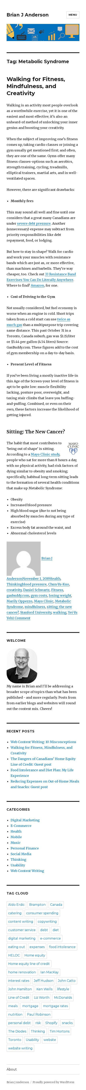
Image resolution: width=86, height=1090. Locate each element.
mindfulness (35, 607)
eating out (16, 947)
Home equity (34, 955)
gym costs (39, 595)
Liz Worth (41, 998)
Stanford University (35, 612)
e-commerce (50, 938)
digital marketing (22, 938)
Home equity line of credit (29, 964)
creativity (14, 590)
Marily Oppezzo (19, 601)
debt (44, 930)
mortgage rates (55, 1006)
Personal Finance (25, 848)
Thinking (14, 584)
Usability (18, 865)
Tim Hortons (59, 1031)
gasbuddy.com (18, 595)
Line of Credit (18, 998)
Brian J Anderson (28, 15)
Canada (56, 905)
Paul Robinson (38, 1014)
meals (13, 1006)
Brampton (37, 905)
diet (56, 930)
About (12, 1069)
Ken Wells (44, 989)
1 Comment (21, 618)
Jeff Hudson (43, 981)
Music (16, 843)
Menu (73, 14)
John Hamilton (20, 989)
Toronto (14, 1040)
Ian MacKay (49, 972)
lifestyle (63, 989)
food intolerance (62, 947)
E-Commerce (21, 826)
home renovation (22, 972)
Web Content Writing (27, 871)
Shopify (51, 1023)
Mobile (16, 837)
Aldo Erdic (16, 905)
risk (38, 1023)
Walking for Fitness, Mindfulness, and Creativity (36, 86)
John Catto (67, 981)
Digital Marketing (25, 820)
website (50, 1040)
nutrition (15, 1014)
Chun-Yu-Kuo (58, 584)
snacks (67, 1023)
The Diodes (17, 1031)
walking (59, 612)
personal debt (19, 1023)
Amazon (37, 285)
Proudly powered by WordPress (53, 1082)
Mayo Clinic (43, 601)
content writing (20, 921)
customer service (22, 930)
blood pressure (34, 584)
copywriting (47, 921)
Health (55, 579)
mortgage (30, 1006)
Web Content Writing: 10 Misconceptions (43, 742)
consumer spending (42, 913)
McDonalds (63, 998)
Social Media (21, 854)
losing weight (60, 595)
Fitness (57, 590)
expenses (37, 947)
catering (15, 913)
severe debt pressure (34, 223)
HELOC (14, 955)
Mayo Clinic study (45, 454)
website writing (20, 1048)
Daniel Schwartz (36, 590)
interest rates (18, 981)
